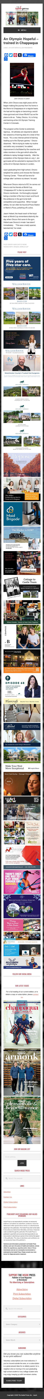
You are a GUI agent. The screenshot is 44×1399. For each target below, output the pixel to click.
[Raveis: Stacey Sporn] (22, 353)
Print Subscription (9, 1207)
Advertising (22, 1289)
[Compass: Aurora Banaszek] (22, 648)
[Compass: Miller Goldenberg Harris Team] (22, 500)
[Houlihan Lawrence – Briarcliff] (22, 451)
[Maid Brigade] (22, 525)
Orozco (16, 247)
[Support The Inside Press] (22, 1286)
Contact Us (7, 1197)
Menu (23, 30)
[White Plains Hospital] (22, 280)
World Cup (24, 247)
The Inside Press (22, 15)
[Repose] (22, 476)
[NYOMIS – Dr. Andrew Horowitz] (22, 378)
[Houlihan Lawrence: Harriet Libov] (22, 697)
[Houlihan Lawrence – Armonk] (22, 427)
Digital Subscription (10, 1202)
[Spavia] (22, 795)
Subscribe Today (14, 1380)
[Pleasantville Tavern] (22, 623)
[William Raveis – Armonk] (22, 304)
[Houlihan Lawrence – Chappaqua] (22, 402)
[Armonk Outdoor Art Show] (22, 819)
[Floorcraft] (22, 721)
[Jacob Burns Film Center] (22, 672)
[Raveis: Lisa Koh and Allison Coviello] (22, 599)
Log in (35, 1395)
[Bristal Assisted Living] (22, 746)
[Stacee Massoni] (22, 550)
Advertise (6, 1192)
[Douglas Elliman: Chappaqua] (22, 770)
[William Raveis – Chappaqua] (22, 329)
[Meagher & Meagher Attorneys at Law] (22, 574)
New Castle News (20, 244)
